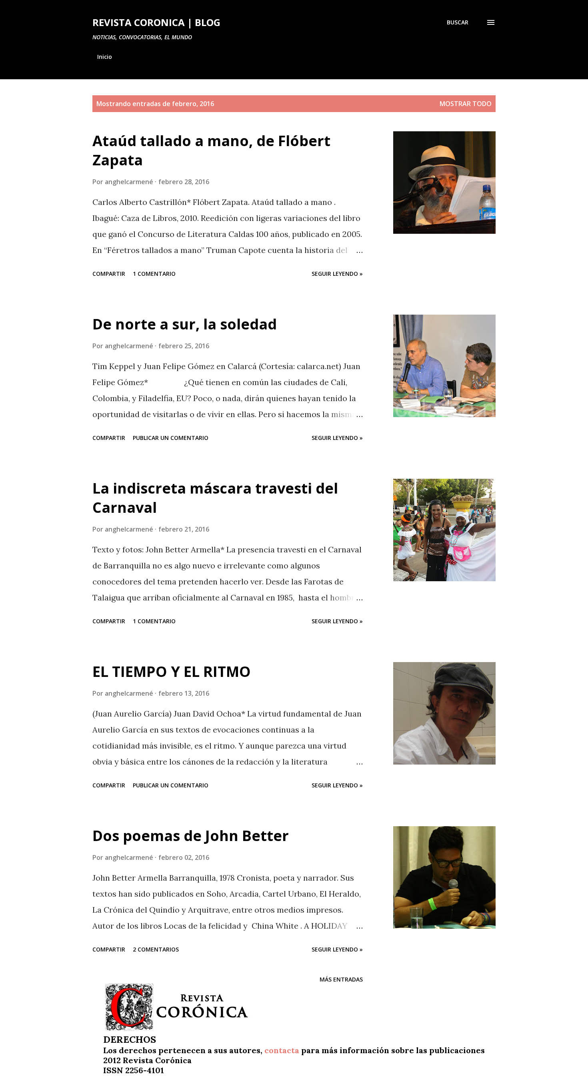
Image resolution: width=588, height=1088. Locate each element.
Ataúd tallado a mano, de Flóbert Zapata (211, 150)
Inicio (104, 56)
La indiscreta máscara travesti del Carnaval (215, 497)
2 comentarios (156, 949)
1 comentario (154, 273)
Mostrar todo (466, 103)
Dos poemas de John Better (190, 835)
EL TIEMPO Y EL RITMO (171, 671)
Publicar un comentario (170, 438)
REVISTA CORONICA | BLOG (156, 22)
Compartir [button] (108, 273)
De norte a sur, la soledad (184, 324)
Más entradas (341, 979)
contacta (281, 1050)
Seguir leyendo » (337, 273)
